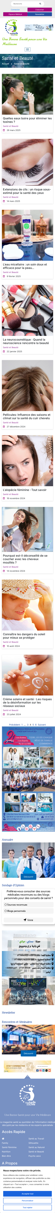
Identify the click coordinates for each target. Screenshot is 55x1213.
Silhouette (33, 1143)
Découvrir (28, 876)
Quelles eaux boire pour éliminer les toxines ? (27, 120)
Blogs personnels (16, 910)
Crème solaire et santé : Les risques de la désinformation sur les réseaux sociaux (27, 702)
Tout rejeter (27, 1207)
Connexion (15, 10)
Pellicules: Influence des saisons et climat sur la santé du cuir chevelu (26, 416)
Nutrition (6, 1151)
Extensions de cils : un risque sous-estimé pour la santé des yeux (27, 191)
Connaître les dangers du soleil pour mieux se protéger (24, 635)
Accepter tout (27, 1194)
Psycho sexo (35, 1156)
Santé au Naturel (37, 1147)
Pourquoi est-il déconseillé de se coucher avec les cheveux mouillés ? (25, 559)
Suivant (42, 724)
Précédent (14, 724)
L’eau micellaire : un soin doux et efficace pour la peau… (25, 266)
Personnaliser (27, 1200)
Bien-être (6, 1156)
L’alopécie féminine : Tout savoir (25, 490)
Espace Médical (15, 14)
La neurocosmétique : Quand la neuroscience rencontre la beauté (26, 341)
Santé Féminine (9, 1147)
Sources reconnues (17, 904)
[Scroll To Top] (27, 1077)
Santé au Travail (36, 1138)
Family (5, 1143)
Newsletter (39, 14)
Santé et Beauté (10, 126)
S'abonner (39, 10)
